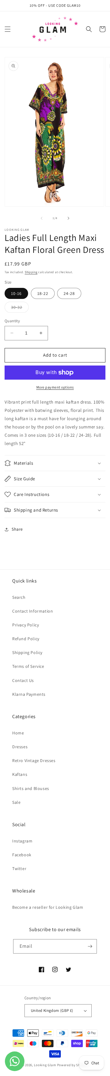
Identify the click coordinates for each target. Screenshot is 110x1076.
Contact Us (23, 680)
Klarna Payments (29, 694)
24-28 (69, 293)
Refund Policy (25, 638)
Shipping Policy (27, 652)
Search (19, 597)
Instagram (22, 841)
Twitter (19, 868)
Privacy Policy (25, 625)
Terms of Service (28, 666)
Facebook (21, 854)
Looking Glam (45, 1065)
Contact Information (32, 611)
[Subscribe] (90, 946)
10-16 (16, 293)
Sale (16, 802)
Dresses (20, 746)
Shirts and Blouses (30, 788)
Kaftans (19, 774)
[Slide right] (68, 218)
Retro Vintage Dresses (34, 760)
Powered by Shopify (73, 1065)
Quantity (12, 320)
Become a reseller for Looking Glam (47, 907)
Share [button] (17, 529)
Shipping (31, 272)
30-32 (20, 308)
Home (18, 733)
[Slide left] (41, 218)
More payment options (55, 387)
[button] (7, 29)
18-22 (42, 293)
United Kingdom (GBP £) (52, 1010)
